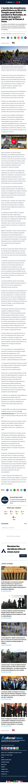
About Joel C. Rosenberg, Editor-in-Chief (11, 752)
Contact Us (4, 774)
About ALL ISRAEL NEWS (6, 755)
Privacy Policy (5, 771)
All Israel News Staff (6, 33)
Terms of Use (4, 769)
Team (2, 757)
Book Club (3, 764)
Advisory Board (5, 762)
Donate (3, 766)
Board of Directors (6, 759)
